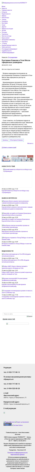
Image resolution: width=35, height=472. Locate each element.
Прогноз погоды (6, 36)
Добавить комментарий (9, 147)
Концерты (5, 21)
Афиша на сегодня (7, 28)
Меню (3, 6)
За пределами (12, 57)
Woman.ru (30, 143)
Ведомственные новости (9, 45)
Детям (4, 30)
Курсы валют (6, 38)
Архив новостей (9, 319)
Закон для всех (6, 47)
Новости (4, 8)
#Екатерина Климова (16, 140)
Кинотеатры (5, 17)
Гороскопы (5, 34)
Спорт (3, 25)
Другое (4, 27)
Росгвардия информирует (9, 49)
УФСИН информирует (8, 52)
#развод (5, 140)
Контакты (5, 41)
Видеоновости (6, 14)
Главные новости (7, 10)
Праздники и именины (8, 39)
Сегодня (4, 32)
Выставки (5, 23)
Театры (4, 19)
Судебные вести (6, 51)
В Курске (4, 12)
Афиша (4, 16)
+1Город (4, 43)
